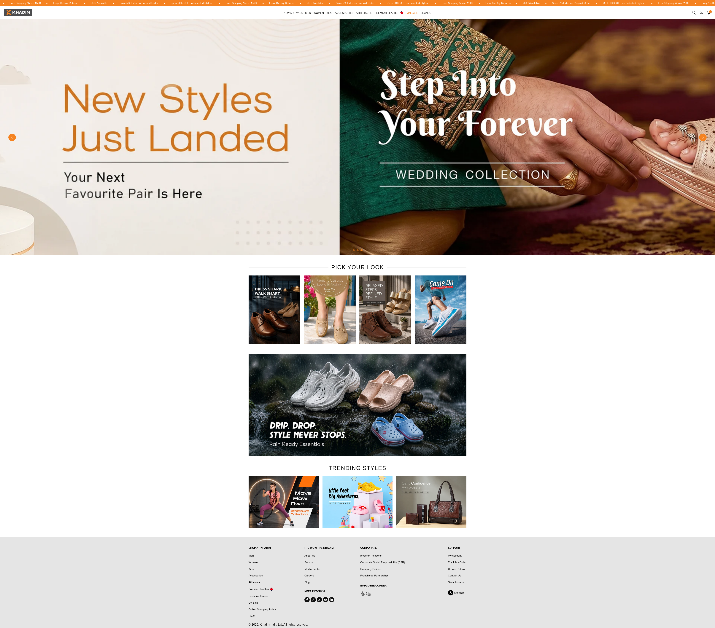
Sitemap (459, 592)
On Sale (253, 602)
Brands (426, 12)
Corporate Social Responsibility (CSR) (382, 562)
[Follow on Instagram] (313, 599)
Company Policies (370, 569)
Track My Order (457, 562)
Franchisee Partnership (374, 575)
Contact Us (454, 575)
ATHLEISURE (364, 12)
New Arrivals (293, 12)
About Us (309, 555)
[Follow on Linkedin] (331, 599)
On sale (412, 12)
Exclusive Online (258, 595)
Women (319, 12)
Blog (307, 582)
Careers (309, 575)
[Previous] (12, 137)
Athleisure (254, 582)
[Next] (703, 137)
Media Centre (312, 569)
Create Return (456, 569)
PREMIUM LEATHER (387, 12)
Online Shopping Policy (262, 609)
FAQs (252, 615)
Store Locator (456, 582)
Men (308, 12)
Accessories (344, 12)
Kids (329, 12)
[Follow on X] (319, 599)
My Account (455, 555)
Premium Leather (259, 589)
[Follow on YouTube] (325, 599)
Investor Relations (371, 555)
